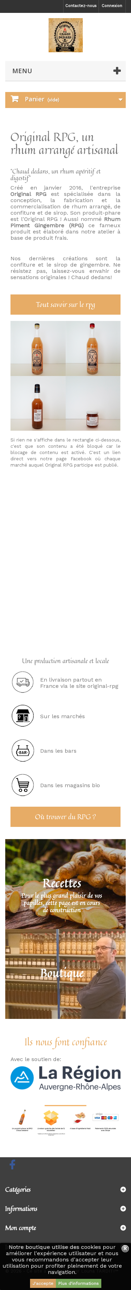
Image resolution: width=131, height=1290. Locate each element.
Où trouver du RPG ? (65, 816)
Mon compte (20, 1228)
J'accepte (42, 1283)
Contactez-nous (81, 5)
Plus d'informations (78, 1283)
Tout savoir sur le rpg (65, 304)
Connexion (112, 5)
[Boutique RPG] (65, 35)
